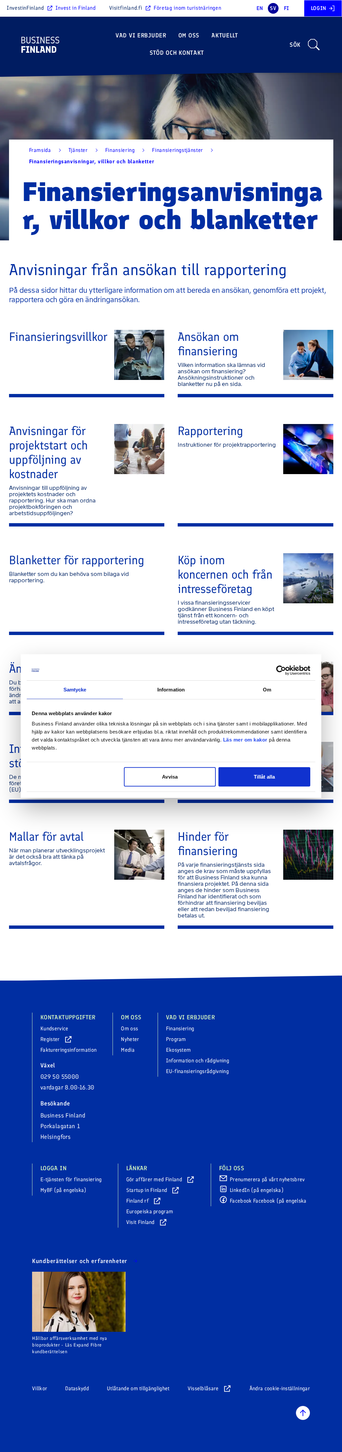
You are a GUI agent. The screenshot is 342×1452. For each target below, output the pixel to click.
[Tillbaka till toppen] (303, 1413)
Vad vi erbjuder (141, 35)
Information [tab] (171, 689)
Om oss (188, 35)
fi (286, 8)
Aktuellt (224, 35)
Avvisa (170, 777)
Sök (295, 44)
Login (318, 8)
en (259, 8)
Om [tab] (267, 689)
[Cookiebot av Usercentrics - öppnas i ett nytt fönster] (281, 670)
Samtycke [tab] (75, 689)
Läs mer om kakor (245, 740)
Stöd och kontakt (177, 52)
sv (273, 8)
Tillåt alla (264, 777)
